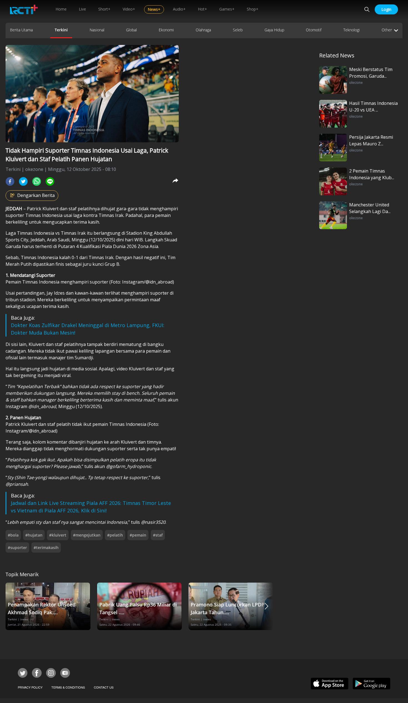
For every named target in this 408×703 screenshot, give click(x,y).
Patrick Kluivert (43, 209)
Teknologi (351, 29)
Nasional (97, 29)
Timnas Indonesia (44, 215)
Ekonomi (166, 29)
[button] (266, 606)
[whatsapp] (36, 181)
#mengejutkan (86, 535)
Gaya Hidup (274, 29)
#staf (158, 535)
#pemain (138, 535)
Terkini (61, 29)
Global (131, 29)
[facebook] (10, 181)
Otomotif (313, 29)
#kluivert (57, 535)
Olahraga (203, 29)
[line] (50, 181)
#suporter (17, 547)
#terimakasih (46, 547)
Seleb (238, 29)
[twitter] (23, 181)
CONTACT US (104, 687)
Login (386, 9)
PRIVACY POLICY (30, 687)
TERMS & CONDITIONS (68, 687)
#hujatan (33, 535)
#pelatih (115, 535)
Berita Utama (21, 29)
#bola (13, 535)
